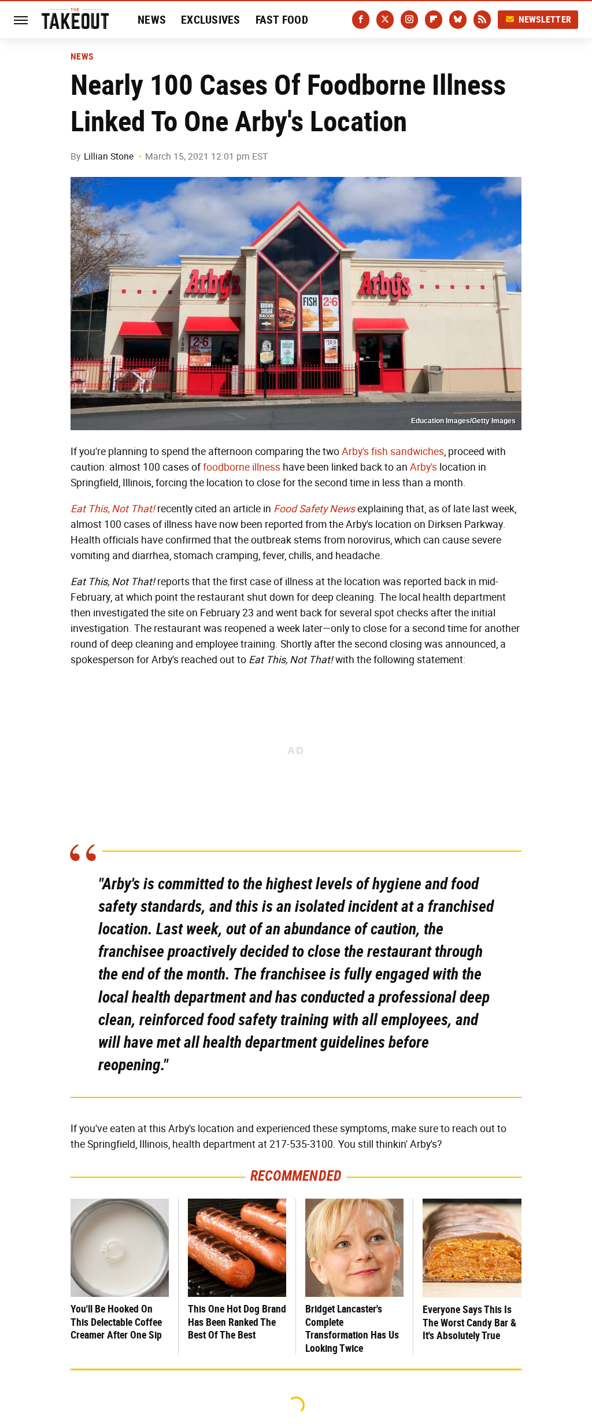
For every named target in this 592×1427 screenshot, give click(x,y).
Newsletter (545, 19)
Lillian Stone (109, 156)
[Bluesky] (458, 19)
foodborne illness (241, 467)
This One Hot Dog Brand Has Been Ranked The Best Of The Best (237, 1322)
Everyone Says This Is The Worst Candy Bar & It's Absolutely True (469, 1322)
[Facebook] (360, 19)
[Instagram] (409, 19)
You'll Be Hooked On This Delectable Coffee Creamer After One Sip (116, 1322)
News (152, 20)
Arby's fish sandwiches (393, 451)
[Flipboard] (433, 19)
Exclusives (210, 20)
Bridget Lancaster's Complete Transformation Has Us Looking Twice (352, 1328)
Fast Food (282, 20)
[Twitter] (385, 19)
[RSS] (482, 19)
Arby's (423, 467)
